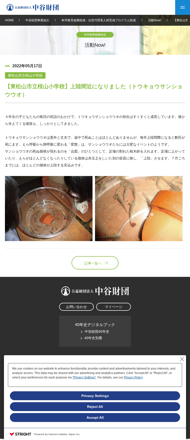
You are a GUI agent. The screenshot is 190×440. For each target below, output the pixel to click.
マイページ (113, 307)
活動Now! (154, 20)
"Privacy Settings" (84, 377)
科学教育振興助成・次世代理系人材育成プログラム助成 (99, 20)
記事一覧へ (93, 263)
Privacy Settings (95, 396)
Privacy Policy (133, 377)
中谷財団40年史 (97, 331)
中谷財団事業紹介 (37, 20)
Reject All (95, 407)
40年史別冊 (93, 338)
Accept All (95, 417)
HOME (9, 20)
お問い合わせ (76, 307)
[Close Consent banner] (182, 359)
